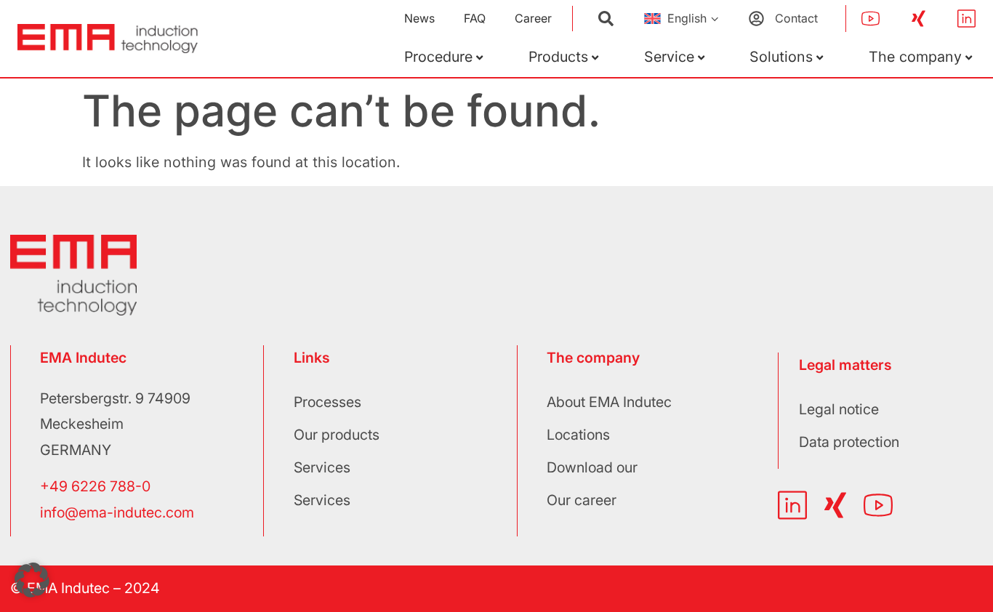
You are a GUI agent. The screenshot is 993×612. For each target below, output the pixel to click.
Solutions (781, 56)
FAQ (475, 18)
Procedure (438, 56)
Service (669, 56)
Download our (592, 467)
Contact (796, 18)
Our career (581, 500)
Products (558, 56)
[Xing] (918, 18)
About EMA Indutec (609, 402)
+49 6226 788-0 (95, 486)
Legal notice (839, 409)
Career (533, 18)
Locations (578, 434)
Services (322, 467)
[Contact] (756, 18)
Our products (336, 434)
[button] (32, 580)
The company (915, 56)
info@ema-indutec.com (117, 512)
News (419, 18)
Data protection (849, 442)
